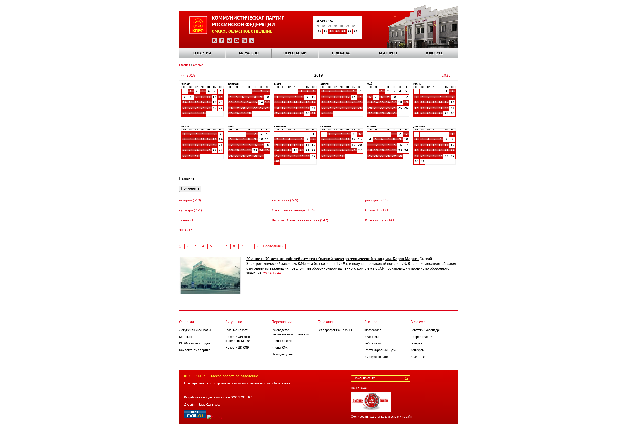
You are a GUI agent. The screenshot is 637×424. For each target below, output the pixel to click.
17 (203, 102)
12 (237, 102)
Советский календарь (425, 330)
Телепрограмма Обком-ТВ (336, 330)
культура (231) (190, 210)
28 (185, 113)
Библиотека (372, 343)
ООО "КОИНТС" (241, 397)
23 (197, 108)
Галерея (416, 343)
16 (197, 102)
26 (237, 113)
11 (209, 97)
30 (197, 113)
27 (243, 113)
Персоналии (295, 53)
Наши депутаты (282, 354)
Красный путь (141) (380, 220)
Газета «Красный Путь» (380, 350)
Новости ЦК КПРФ (238, 347)
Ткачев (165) (188, 220)
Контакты (185, 337)
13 (221, 97)
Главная (184, 65)
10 (203, 97)
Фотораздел (372, 330)
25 (209, 108)
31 (203, 113)
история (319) (190, 200)
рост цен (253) (376, 200)
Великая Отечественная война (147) (300, 220)
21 (343, 31)
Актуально (249, 53)
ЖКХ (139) (187, 230)
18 (209, 102)
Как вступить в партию (194, 350)
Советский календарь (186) (293, 210)
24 (203, 108)
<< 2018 (188, 75)
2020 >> (449, 75)
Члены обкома (282, 341)
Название (187, 178)
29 (191, 113)
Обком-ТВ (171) (377, 210)
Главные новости (237, 330)
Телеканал (341, 53)
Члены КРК (280, 347)
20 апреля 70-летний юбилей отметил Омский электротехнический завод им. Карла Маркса (332, 258)
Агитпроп (388, 53)
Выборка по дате (376, 357)
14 (185, 102)
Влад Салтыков (208, 404)
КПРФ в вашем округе (194, 343)
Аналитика (418, 357)
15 (191, 102)
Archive (198, 65)
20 (337, 31)
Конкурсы (417, 350)
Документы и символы (195, 330)
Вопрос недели (421, 337)
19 (331, 31)
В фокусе (434, 53)
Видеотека (371, 337)
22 (191, 108)
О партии (202, 53)
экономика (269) (285, 200)
